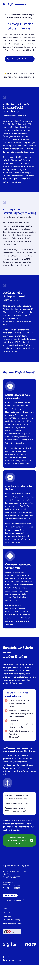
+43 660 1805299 (20, 795)
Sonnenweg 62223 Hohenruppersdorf (12, 883)
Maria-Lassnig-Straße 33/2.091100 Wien (14, 872)
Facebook (8, 900)
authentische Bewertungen (22, 235)
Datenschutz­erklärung (11, 920)
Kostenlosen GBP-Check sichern (19, 59)
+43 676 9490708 (13, 877)
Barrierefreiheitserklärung (12, 923)
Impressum (7, 916)
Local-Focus (7, 912)
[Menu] (4, 4)
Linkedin (19, 900)
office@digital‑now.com (21, 803)
